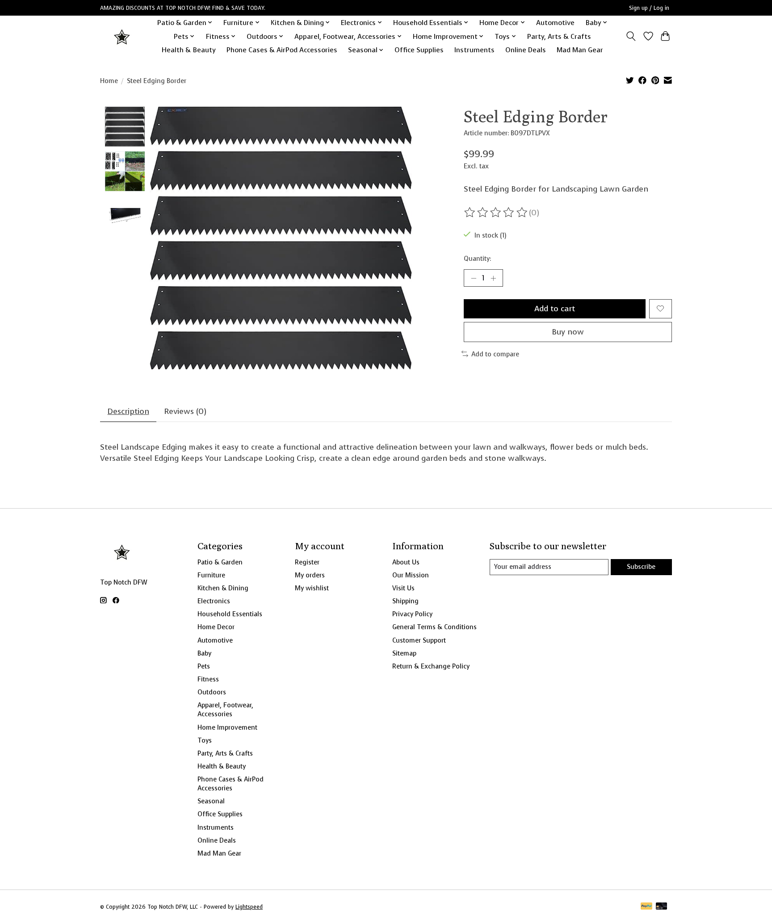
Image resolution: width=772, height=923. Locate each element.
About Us (406, 562)
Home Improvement (227, 727)
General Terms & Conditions (434, 626)
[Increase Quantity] (493, 277)
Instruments (474, 49)
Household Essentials (229, 614)
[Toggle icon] (631, 36)
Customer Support (419, 640)
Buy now (568, 331)
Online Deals (525, 49)
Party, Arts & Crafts (559, 36)
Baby (204, 653)
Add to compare (495, 354)
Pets (203, 666)
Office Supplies (419, 49)
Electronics (213, 601)
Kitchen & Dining (222, 588)
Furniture (211, 575)
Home (109, 80)
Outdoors (211, 692)
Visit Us (403, 588)
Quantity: (477, 258)
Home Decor (216, 626)
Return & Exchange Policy (431, 666)
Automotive (555, 22)
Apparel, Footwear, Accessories (225, 709)
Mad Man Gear (580, 49)
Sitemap (404, 653)
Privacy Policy (412, 614)
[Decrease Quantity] (473, 277)
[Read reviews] (496, 212)
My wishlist (312, 588)
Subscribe (641, 566)
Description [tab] (128, 411)
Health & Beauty (189, 49)
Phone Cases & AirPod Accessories (282, 49)
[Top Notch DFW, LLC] (122, 36)
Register (307, 562)
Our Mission (410, 575)
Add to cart (554, 308)
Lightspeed (249, 906)
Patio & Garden (220, 562)
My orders (310, 575)
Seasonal (211, 801)
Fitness (208, 679)
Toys (204, 740)
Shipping (405, 601)
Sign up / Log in (649, 8)
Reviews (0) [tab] (185, 411)
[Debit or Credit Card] (661, 906)
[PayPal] (646, 906)
